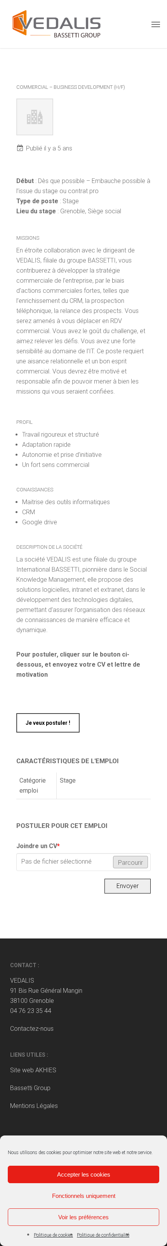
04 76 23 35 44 (30, 1010)
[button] (155, 24)
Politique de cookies (53, 1235)
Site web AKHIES (33, 1070)
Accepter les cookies (83, 1174)
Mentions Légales (34, 1105)
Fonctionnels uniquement (83, 1195)
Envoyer (128, 886)
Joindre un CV (38, 846)
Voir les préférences (83, 1217)
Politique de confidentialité (103, 1235)
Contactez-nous (32, 1028)
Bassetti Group (30, 1088)
